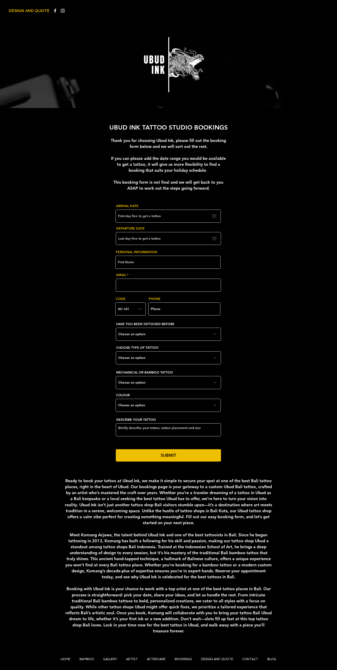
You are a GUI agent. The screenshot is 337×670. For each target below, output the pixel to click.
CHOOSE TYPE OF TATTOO (137, 347)
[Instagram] (62, 10)
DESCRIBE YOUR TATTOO (136, 419)
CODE (120, 298)
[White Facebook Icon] (55, 10)
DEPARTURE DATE (130, 228)
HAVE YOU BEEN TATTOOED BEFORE (145, 324)
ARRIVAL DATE (127, 206)
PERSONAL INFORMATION (136, 252)
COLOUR (123, 395)
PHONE (154, 298)
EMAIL (121, 275)
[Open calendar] (214, 216)
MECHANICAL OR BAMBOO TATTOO (144, 372)
